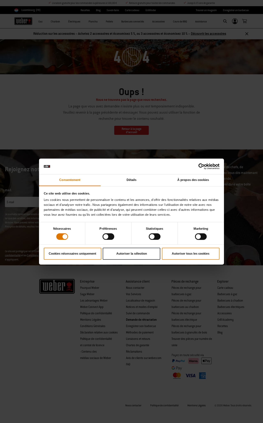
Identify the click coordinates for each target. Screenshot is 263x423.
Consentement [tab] (69, 180)
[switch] (108, 236)
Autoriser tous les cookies (190, 253)
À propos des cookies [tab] (193, 180)
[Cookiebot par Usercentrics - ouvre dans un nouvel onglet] (201, 166)
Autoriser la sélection (131, 253)
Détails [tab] (132, 180)
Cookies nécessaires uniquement (72, 253)
